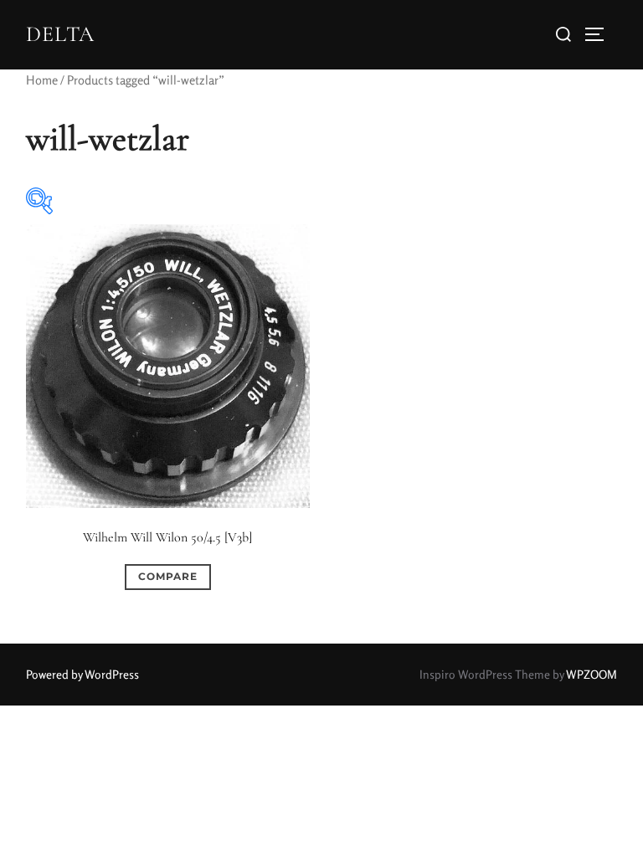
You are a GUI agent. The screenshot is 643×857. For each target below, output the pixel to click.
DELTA (60, 34)
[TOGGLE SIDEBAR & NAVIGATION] (600, 34)
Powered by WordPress (82, 674)
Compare (168, 576)
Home (42, 80)
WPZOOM (591, 674)
